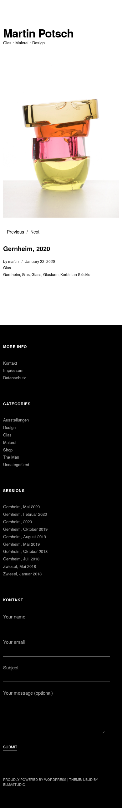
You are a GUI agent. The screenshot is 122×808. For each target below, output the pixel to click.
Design (9, 427)
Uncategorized (16, 464)
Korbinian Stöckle (75, 274)
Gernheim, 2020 (17, 522)
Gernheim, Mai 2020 (21, 507)
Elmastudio (14, 784)
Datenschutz (14, 378)
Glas (7, 267)
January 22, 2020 (40, 261)
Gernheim (11, 274)
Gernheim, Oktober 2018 (25, 551)
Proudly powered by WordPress (34, 779)
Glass (36, 274)
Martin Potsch (38, 33)
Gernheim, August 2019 (24, 536)
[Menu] (11, 8)
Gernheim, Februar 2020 (25, 514)
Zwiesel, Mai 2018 (19, 566)
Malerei (9, 442)
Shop (8, 450)
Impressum (13, 370)
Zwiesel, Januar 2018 (22, 574)
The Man (11, 457)
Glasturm (50, 274)
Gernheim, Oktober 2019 (25, 529)
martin (13, 261)
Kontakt (10, 363)
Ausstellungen (16, 420)
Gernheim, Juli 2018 (21, 559)
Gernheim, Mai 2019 (21, 544)
